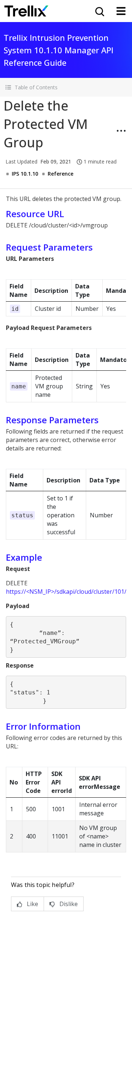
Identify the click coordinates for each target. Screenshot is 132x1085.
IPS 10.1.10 (25, 173)
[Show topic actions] (121, 130)
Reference (60, 173)
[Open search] (99, 11)
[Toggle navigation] (121, 11)
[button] (66, 87)
